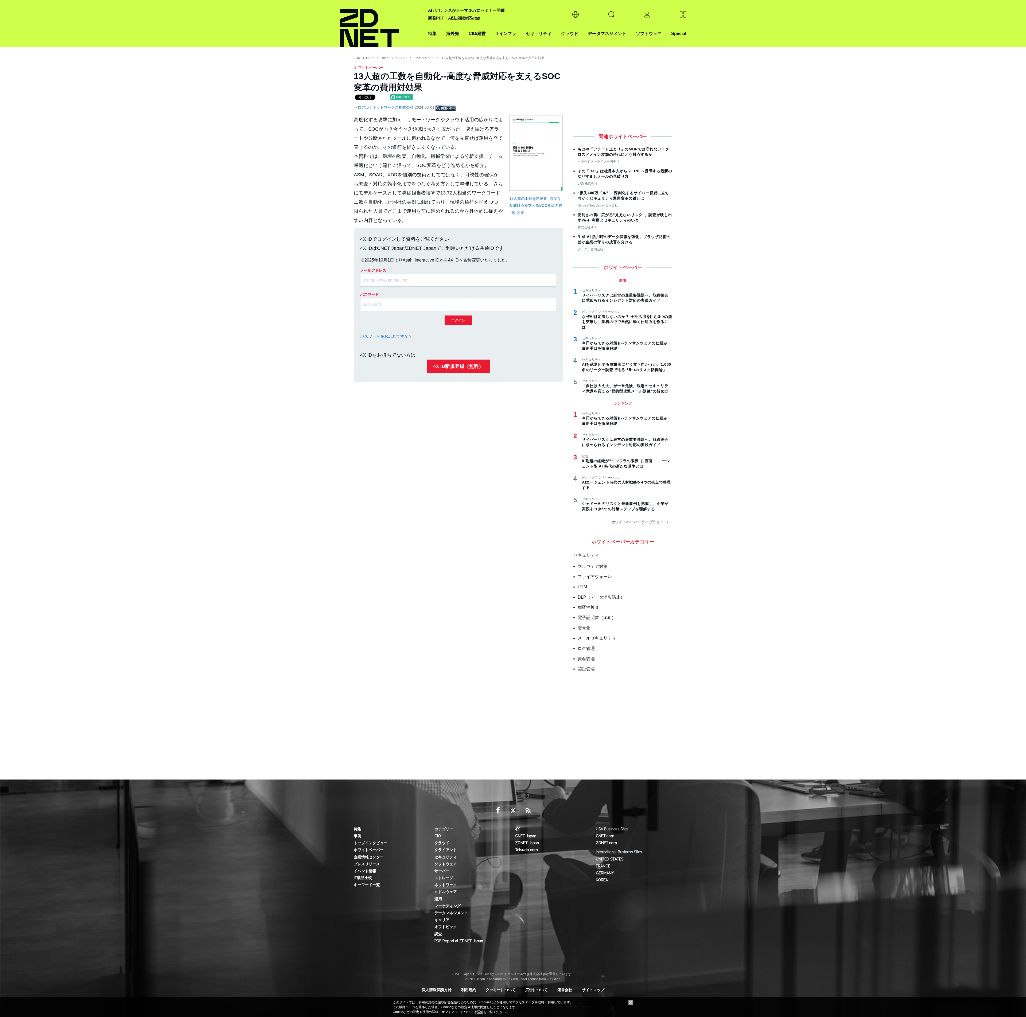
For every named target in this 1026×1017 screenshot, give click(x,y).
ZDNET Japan (364, 58)
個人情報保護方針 (437, 990)
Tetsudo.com (526, 850)
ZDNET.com (606, 843)
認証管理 (586, 669)
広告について (536, 990)
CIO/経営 (477, 33)
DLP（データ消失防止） (601, 597)
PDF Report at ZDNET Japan (458, 941)
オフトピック (445, 927)
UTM (582, 587)
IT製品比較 (363, 878)
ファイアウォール (595, 576)
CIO (437, 836)
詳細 (480, 1012)
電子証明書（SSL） (597, 617)
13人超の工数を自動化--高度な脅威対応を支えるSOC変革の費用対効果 (535, 205)
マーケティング (447, 906)
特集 (432, 33)
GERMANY (605, 873)
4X (517, 829)
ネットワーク (445, 885)
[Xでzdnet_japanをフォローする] (513, 810)
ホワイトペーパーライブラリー (637, 522)
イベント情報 (365, 871)
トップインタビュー (370, 843)
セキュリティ (538, 33)
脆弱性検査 (588, 607)
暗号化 (584, 628)
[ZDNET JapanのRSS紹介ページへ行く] (528, 810)
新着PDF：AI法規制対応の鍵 (454, 18)
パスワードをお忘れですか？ (386, 336)
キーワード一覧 (367, 885)
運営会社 (564, 990)
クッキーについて (501, 990)
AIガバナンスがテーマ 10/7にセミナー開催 (466, 10)
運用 (438, 899)
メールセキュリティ (597, 638)
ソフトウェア (649, 33)
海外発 (452, 33)
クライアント (445, 850)
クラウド (569, 33)
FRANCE (603, 866)
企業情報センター (369, 857)
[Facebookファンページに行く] (498, 810)
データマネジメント (607, 33)
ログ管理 (586, 648)
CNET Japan (525, 836)
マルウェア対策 (593, 566)
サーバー (441, 871)
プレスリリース (367, 864)
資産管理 (586, 658)
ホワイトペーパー (394, 58)
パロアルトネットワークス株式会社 (384, 107)
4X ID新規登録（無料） (458, 366)
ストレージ (443, 878)
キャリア (441, 920)
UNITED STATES (609, 859)
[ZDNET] (381, 23)
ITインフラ (505, 33)
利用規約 (468, 990)
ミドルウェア (445, 892)
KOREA (602, 880)
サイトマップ (593, 990)
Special (678, 33)
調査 (438, 934)
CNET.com (605, 836)
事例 (357, 836)
